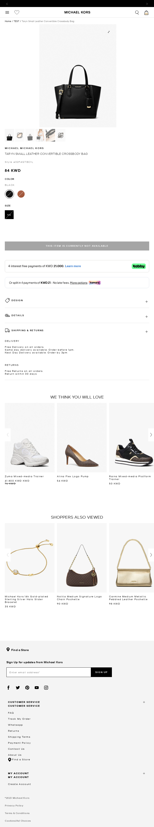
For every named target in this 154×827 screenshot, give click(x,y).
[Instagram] (46, 688)
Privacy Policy (14, 805)
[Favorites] (17, 12)
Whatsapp (15, 724)
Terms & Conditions (17, 813)
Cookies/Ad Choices (18, 820)
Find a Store (20, 650)
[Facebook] (8, 688)
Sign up (101, 672)
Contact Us (16, 748)
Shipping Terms (19, 736)
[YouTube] (37, 688)
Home (8, 21)
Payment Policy (19, 742)
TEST (16, 21)
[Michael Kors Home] (77, 12)
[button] (8, 434)
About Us (15, 754)
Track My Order (19, 718)
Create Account (19, 784)
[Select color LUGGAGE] (21, 194)
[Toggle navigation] (7, 12)
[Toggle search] (137, 12)
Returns (13, 730)
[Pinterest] (27, 688)
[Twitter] (18, 688)
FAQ (11, 712)
